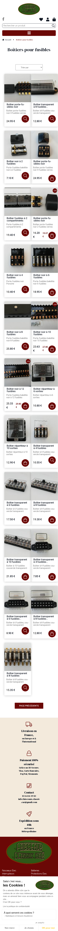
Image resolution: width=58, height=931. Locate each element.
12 (37, 121)
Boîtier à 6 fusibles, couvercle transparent (17, 623)
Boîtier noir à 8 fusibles (15, 333)
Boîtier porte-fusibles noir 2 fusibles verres (43, 225)
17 (10, 519)
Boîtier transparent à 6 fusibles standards (17, 617)
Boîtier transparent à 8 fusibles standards (43, 105)
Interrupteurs (8, 873)
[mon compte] (47, 19)
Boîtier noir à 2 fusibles (15, 162)
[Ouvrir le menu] (29, 33)
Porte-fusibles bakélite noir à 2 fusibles (17, 168)
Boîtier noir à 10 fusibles (42, 333)
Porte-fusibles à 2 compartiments (14, 225)
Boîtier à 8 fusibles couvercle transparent (44, 111)
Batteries (35, 870)
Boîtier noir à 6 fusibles (41, 276)
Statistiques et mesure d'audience (19, 916)
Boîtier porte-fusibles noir (15, 105)
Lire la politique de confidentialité (16, 906)
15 (10, 690)
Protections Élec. (39, 873)
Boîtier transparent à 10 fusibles (17, 560)
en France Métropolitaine (29, 826)
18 (37, 291)
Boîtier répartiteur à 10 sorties (17, 447)
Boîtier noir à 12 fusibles (15, 390)
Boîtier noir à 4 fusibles (15, 276)
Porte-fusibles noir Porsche (15, 282)
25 (10, 348)
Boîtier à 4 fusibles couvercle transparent (44, 453)
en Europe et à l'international (29, 736)
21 (10, 576)
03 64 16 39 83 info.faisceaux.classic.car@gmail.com (29, 797)
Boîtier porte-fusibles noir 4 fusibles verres (16, 111)
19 (10, 234)
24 (10, 121)
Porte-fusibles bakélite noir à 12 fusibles (17, 396)
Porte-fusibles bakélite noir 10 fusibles (43, 339)
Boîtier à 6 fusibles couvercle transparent (17, 510)
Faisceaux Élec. (9, 870)
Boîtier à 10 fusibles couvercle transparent (16, 567)
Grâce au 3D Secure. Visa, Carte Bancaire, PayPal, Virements (29, 766)
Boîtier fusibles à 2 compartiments (17, 219)
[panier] (54, 19)
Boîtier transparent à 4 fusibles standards (43, 560)
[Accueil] (29, 9)
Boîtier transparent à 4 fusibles (43, 447)
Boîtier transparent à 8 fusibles (43, 504)
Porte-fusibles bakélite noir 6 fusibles (43, 282)
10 (10, 291)
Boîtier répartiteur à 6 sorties (44, 390)
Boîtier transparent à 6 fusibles (17, 504)
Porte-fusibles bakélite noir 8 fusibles (17, 339)
